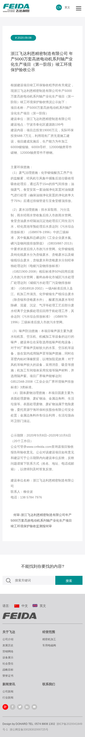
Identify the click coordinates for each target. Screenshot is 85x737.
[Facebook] (12, 707)
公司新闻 (7, 691)
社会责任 (7, 663)
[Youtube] (34, 707)
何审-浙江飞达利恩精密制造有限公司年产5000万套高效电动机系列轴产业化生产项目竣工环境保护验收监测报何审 (41, 520)
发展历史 (7, 645)
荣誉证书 (7, 675)
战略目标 (7, 669)
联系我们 (48, 684)
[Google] (5, 707)
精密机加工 (49, 639)
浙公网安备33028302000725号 (29, 729)
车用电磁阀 (49, 645)
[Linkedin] (27, 707)
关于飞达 (8, 632)
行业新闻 (7, 697)
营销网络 (7, 651)
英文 (67, 7)
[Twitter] (20, 707)
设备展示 (7, 657)
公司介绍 (7, 639)
